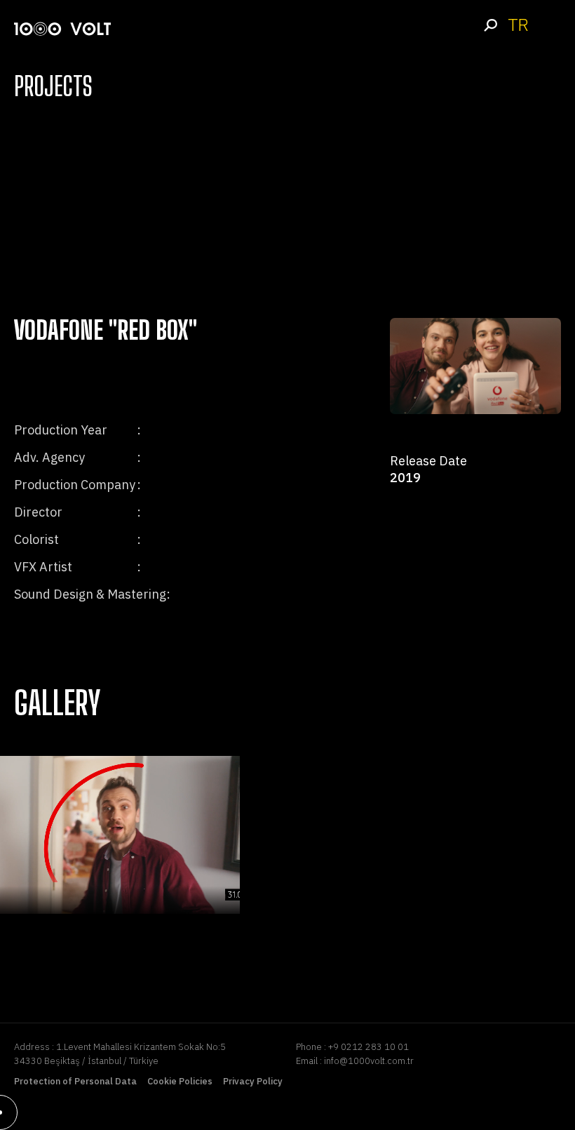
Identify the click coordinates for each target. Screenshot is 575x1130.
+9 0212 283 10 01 (368, 1047)
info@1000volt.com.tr (369, 1061)
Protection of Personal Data (75, 1081)
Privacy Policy (253, 1081)
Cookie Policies (179, 1081)
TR (518, 25)
